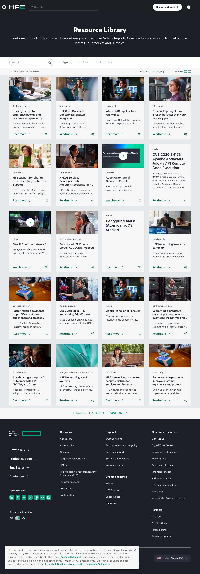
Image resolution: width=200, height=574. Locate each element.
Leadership (66, 488)
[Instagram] (24, 497)
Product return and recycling (122, 445)
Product (20, 458)
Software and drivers (117, 458)
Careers (64, 451)
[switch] (16, 518)
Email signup (159, 458)
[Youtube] (42, 497)
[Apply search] (49, 62)
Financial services (161, 471)
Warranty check (114, 465)
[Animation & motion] (17, 518)
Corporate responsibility (73, 458)
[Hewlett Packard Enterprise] (17, 7)
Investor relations (69, 481)
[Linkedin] (11, 497)
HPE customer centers (164, 484)
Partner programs (161, 536)
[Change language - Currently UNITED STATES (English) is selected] (188, 6)
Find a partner (159, 529)
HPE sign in (158, 491)
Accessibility (67, 445)
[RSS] (48, 497)
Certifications (159, 523)
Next (121, 413)
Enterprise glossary (162, 465)
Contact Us (158, 438)
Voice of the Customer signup (168, 498)
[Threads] (30, 497)
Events (109, 483)
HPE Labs (65, 465)
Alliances (157, 516)
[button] (135, 550)
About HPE (66, 438)
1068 (113, 413)
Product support (115, 451)
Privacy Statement (70, 557)
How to (17, 450)
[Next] (126, 413)
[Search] (31, 7)
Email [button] (17, 467)
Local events (113, 496)
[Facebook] (36, 497)
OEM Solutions (114, 438)
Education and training (164, 451)
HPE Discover (113, 490)
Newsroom (112, 503)
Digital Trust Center (162, 445)
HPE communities (161, 478)
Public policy (67, 495)
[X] (18, 497)
